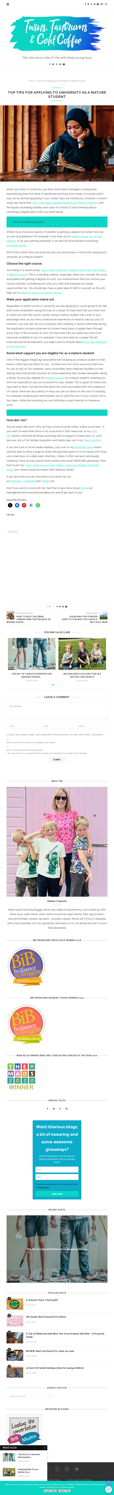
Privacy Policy (44, 1187)
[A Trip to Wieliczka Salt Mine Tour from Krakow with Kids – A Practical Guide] (15, 1337)
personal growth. (17, 245)
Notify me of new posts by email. (25, 750)
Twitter (45, 481)
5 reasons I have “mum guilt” (42, 1300)
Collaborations (57, 88)
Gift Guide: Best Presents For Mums (46, 1317)
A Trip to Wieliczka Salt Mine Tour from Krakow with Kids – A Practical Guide (65, 1335)
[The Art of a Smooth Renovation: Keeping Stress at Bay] (32, 654)
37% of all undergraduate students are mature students (64, 202)
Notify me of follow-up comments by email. (31, 743)
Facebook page (83, 447)
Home (31, 81)
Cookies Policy (52, 1480)
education (12, 531)
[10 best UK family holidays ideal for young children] (15, 1372)
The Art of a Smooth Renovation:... (29, 1455)
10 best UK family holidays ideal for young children (55, 1368)
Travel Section (92, 440)
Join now (57, 1193)
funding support (55, 377)
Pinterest (15, 481)
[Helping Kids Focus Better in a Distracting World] (82, 654)
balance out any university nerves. (41, 292)
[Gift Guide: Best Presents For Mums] (15, 1321)
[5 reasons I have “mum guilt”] (15, 1304)
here (83, 488)
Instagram (29, 481)
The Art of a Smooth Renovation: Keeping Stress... (57, 1249)
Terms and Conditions (79, 1480)
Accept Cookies (50, 1491)
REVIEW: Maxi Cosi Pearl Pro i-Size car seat (50, 1351)
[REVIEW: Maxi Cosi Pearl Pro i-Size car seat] (15, 1355)
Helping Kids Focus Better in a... (28, 1470)
